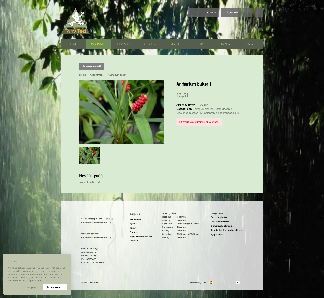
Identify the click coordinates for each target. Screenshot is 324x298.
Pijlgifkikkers (217, 234)
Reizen (175, 44)
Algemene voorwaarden (141, 236)
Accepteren (53, 287)
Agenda (225, 44)
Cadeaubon (149, 44)
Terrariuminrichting (220, 221)
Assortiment (99, 44)
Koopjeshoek (124, 44)
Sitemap (134, 240)
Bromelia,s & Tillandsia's (222, 226)
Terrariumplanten (219, 217)
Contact (251, 44)
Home (73, 44)
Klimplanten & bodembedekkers (226, 230)
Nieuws (200, 44)
